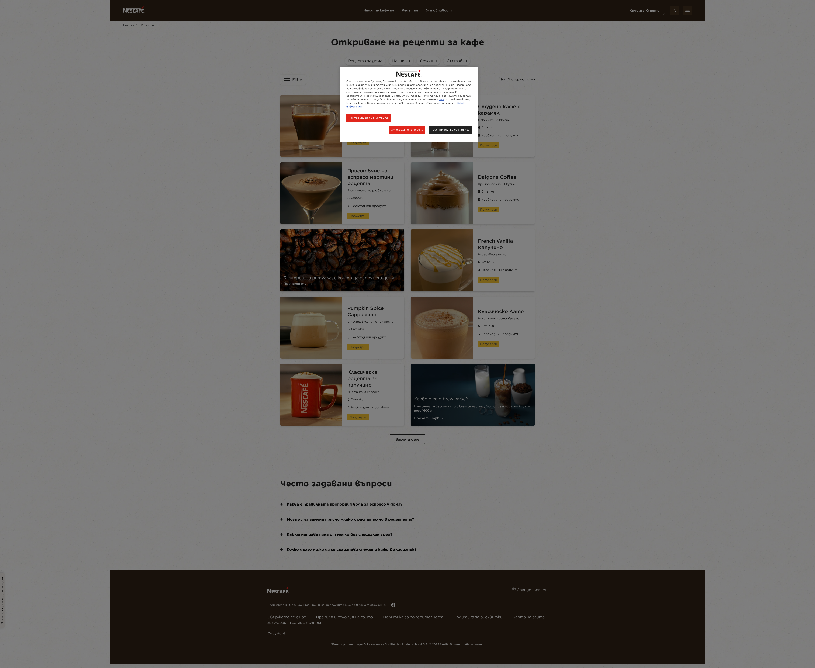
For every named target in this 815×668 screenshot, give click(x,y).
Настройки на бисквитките (368, 117)
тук (441, 99)
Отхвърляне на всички (407, 129)
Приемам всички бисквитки (450, 129)
